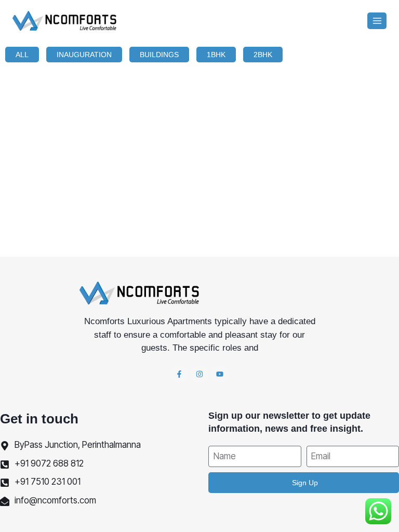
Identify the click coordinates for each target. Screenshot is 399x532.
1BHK (216, 54)
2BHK (263, 54)
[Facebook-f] (179, 374)
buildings (159, 54)
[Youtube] (220, 374)
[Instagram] (199, 374)
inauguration (84, 54)
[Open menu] (377, 20)
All (22, 54)
